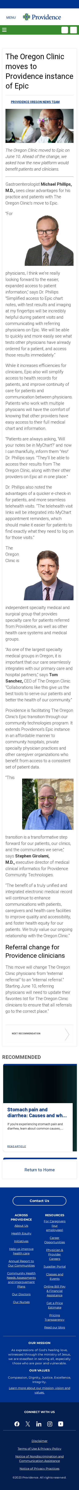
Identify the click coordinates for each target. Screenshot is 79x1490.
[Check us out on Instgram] (50, 1424)
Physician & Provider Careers (54, 1254)
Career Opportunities (54, 1240)
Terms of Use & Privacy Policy (39, 1449)
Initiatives (21, 1241)
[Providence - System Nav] (42, 16)
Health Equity (21, 1233)
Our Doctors (21, 1294)
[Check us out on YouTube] (61, 1424)
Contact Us (39, 1201)
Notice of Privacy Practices (39, 1468)
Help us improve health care (21, 1251)
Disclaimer (40, 1441)
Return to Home (39, 1169)
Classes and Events (54, 1276)
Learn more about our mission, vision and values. (39, 1390)
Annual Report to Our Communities (21, 1263)
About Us (21, 1226)
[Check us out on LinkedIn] (39, 1424)
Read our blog (54, 1327)
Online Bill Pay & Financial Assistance (55, 1291)
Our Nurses (21, 1302)
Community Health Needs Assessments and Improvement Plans (21, 1279)
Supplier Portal (55, 1266)
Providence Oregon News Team (35, 102)
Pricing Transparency (54, 1317)
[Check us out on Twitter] (28, 1424)
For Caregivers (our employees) (55, 1225)
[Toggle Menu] (11, 16)
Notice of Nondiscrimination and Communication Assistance (39, 1459)
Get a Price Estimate (55, 1305)
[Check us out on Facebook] (17, 1424)
